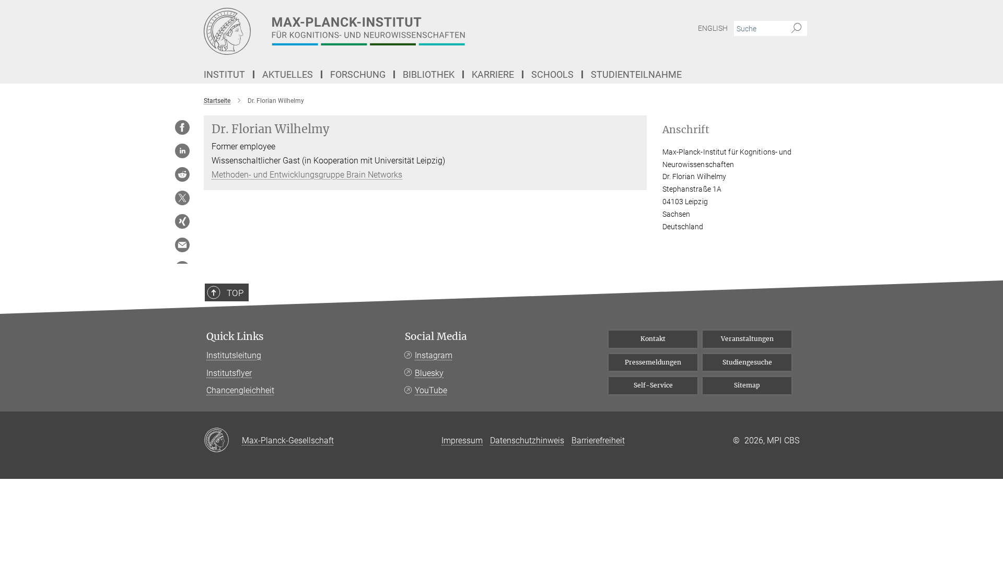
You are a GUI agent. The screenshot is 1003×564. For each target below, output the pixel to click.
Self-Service (653, 385)
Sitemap (747, 385)
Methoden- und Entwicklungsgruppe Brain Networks (307, 175)
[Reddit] (182, 174)
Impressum (462, 440)
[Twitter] (182, 198)
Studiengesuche (747, 362)
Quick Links (235, 337)
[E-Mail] (182, 245)
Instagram (433, 355)
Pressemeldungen (653, 362)
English (713, 28)
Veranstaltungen (747, 339)
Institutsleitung (233, 355)
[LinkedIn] (182, 151)
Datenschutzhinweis (527, 440)
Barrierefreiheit (598, 440)
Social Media (436, 337)
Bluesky (429, 373)
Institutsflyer (229, 373)
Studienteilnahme (636, 74)
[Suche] (796, 28)
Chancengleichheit (240, 390)
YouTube (431, 390)
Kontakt (653, 339)
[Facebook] (182, 127)
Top (235, 293)
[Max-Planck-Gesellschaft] (223, 440)
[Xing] (182, 221)
